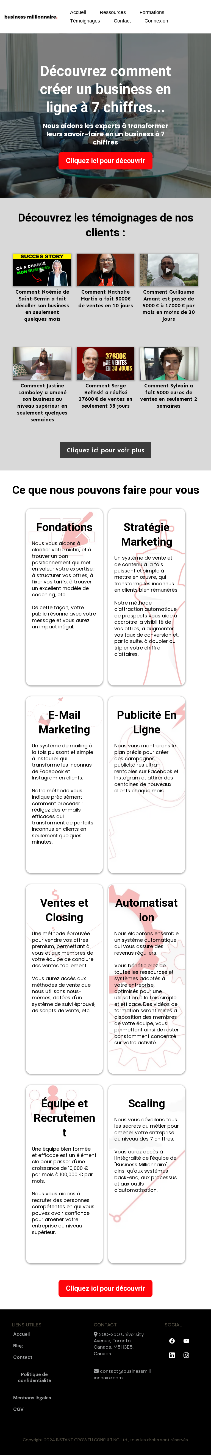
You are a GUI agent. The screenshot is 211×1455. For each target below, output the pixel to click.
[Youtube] (186, 1341)
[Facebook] (172, 1341)
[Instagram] (186, 1355)
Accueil (78, 12)
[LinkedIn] (172, 1355)
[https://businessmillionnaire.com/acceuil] (31, 16)
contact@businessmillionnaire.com (122, 1374)
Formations (152, 12)
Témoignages (85, 21)
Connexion (156, 21)
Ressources (113, 12)
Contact (122, 21)
